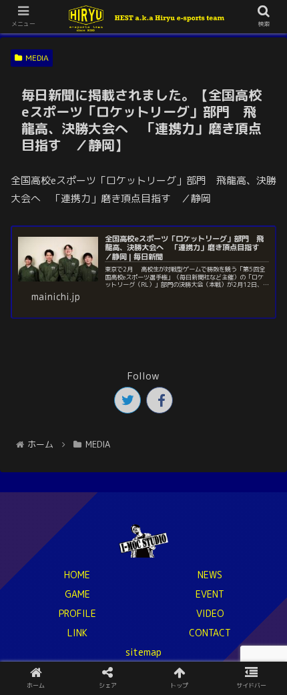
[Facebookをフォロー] (159, 400)
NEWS (210, 574)
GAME (77, 594)
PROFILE (77, 613)
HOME (77, 574)
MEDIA (37, 57)
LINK (77, 632)
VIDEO (210, 613)
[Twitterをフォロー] (127, 400)
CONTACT (210, 632)
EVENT (210, 594)
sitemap (143, 652)
